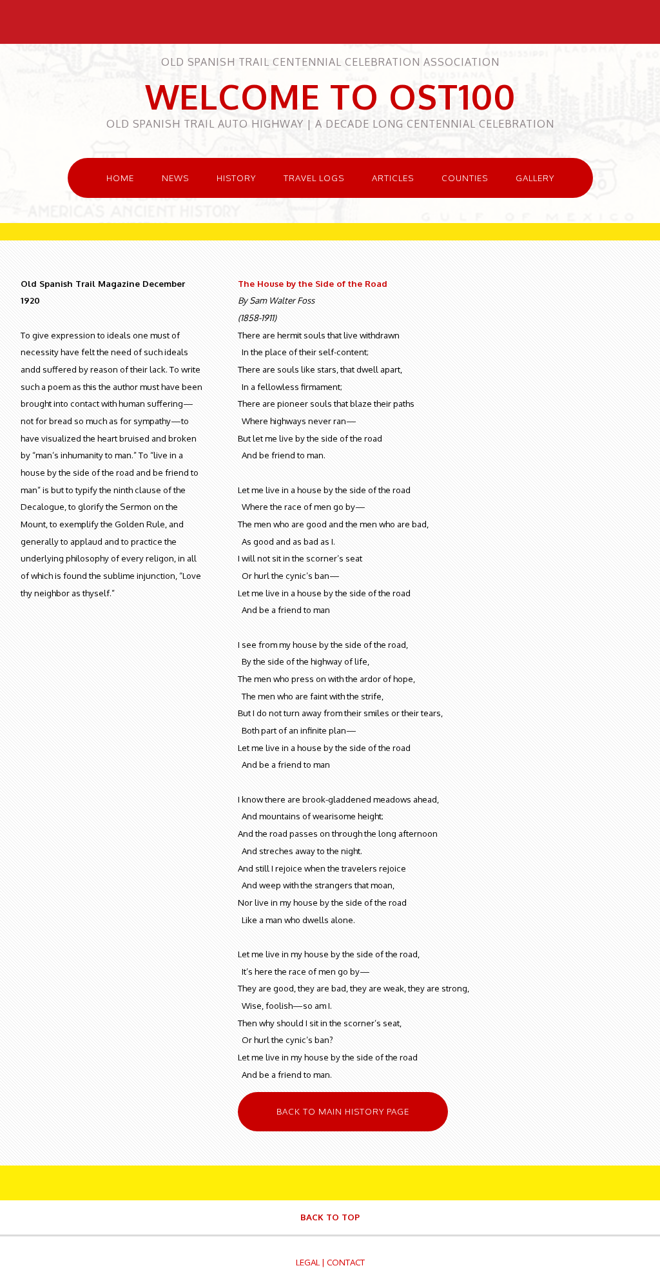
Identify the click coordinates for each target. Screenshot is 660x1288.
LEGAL (308, 1261)
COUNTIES (465, 177)
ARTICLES (393, 177)
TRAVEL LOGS (314, 177)
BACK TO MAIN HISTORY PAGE (343, 1111)
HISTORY (236, 177)
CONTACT (346, 1261)
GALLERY (535, 177)
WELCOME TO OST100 (330, 96)
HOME (120, 177)
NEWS (175, 177)
